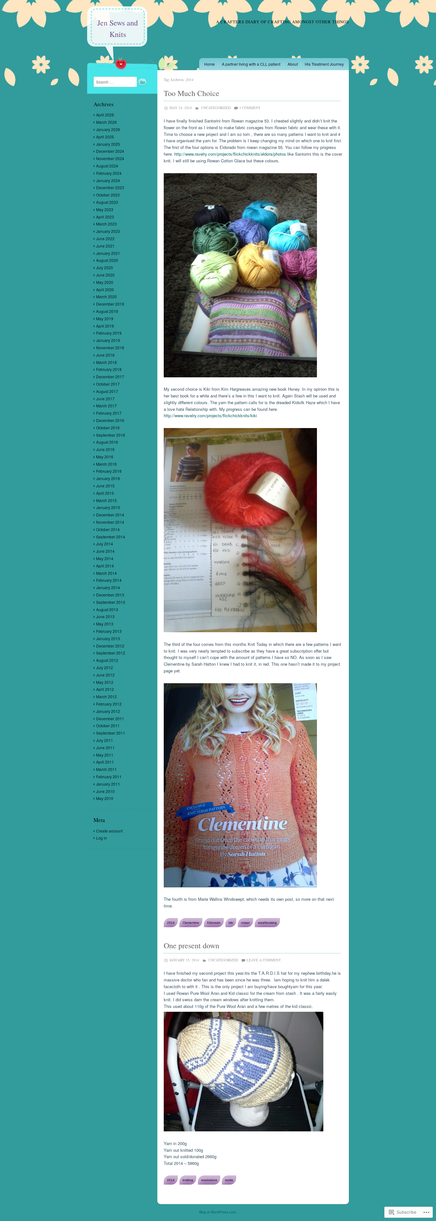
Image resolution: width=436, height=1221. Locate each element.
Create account (109, 830)
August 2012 (107, 660)
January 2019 (108, 340)
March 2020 (106, 296)
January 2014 (108, 587)
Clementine (191, 922)
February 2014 (109, 580)
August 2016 (107, 442)
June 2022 (105, 238)
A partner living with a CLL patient (251, 64)
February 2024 (109, 173)
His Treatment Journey (324, 64)
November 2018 (110, 347)
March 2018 (106, 362)
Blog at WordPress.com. (218, 1211)
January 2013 (108, 638)
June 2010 (105, 791)
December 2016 (110, 420)
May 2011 (104, 755)
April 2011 (105, 762)
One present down (191, 945)
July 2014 (104, 543)
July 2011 (104, 740)
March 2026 (106, 122)
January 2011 (108, 784)
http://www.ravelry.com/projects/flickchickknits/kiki (210, 415)
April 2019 (105, 326)
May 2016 (104, 456)
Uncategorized (216, 107)
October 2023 (108, 194)
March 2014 (106, 573)
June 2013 (105, 616)
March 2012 (106, 696)
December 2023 (110, 187)
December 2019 (110, 304)
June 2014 (105, 551)
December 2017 (110, 376)
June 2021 (105, 245)
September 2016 (110, 435)
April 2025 (105, 136)
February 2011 (109, 776)
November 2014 (110, 522)
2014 (171, 922)
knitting (188, 1180)
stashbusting (267, 922)
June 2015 (105, 485)
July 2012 (104, 667)
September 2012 (110, 652)
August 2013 (107, 609)
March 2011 (106, 769)
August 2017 (107, 391)
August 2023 (107, 202)
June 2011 (105, 747)
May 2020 (104, 282)
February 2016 (109, 471)
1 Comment (249, 107)
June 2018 (105, 355)
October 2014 (108, 529)
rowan (245, 922)
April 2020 (105, 289)
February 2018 (109, 369)
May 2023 (104, 209)
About (293, 64)
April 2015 (105, 493)
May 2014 (104, 558)
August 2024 (107, 165)
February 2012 (109, 704)
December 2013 (110, 594)
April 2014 (105, 565)
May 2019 (104, 318)
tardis (229, 1180)
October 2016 (108, 427)
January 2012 (108, 711)
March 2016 (106, 464)
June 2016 (105, 449)
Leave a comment (264, 960)
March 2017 (106, 405)
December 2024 (110, 151)
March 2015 (106, 500)
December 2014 (110, 514)
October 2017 (108, 384)
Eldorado (214, 922)
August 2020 (107, 260)
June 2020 (105, 275)
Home (209, 64)
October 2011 (108, 725)
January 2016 (108, 478)
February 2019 (109, 333)
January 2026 (108, 129)
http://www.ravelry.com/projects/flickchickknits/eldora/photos (230, 154)
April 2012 (105, 689)
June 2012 (105, 674)
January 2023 (108, 231)
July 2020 (104, 267)
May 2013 (104, 623)
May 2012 (104, 682)
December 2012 (110, 645)
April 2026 (105, 114)
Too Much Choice (191, 93)
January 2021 (108, 253)
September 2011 (110, 733)
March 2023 (106, 223)
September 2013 (110, 602)
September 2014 (110, 536)
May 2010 (104, 798)
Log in (101, 837)
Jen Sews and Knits (117, 28)
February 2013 (109, 631)
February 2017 (109, 413)
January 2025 (108, 144)
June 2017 (105, 398)
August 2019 (107, 311)
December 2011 (110, 718)
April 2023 (105, 216)
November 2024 (110, 158)
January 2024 (108, 180)
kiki (231, 922)
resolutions (209, 1180)
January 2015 (108, 507)
